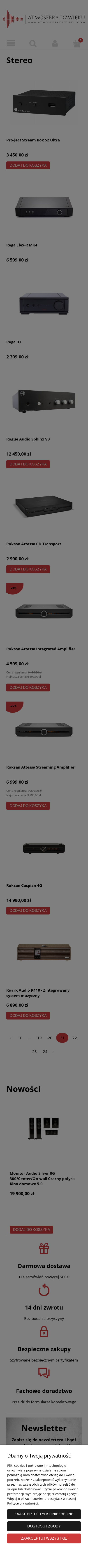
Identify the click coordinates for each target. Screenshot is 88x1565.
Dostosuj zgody (44, 1526)
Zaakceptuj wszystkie (44, 1538)
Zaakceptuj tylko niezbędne (44, 1514)
